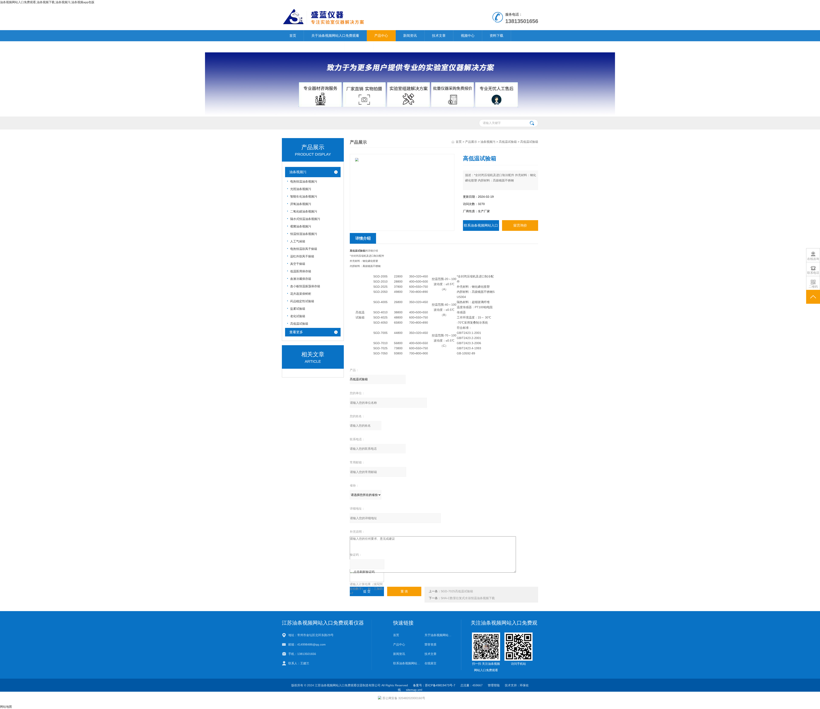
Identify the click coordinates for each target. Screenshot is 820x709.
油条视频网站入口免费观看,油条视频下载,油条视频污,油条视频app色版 (47, 2)
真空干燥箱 (297, 263)
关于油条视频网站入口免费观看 (335, 35)
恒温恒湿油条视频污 (303, 234)
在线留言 (359, 47)
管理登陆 (494, 685)
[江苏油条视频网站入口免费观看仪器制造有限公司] (360, 8)
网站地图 (6, 706)
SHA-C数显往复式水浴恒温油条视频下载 (468, 598)
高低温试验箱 (299, 323)
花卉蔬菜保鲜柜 (300, 293)
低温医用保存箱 (300, 271)
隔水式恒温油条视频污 (305, 219)
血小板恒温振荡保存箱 (305, 286)
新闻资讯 (410, 35)
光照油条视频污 (300, 189)
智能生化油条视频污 (303, 196)
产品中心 (381, 35)
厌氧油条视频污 (300, 204)
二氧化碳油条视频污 (303, 211)
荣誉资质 (430, 644)
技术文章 (439, 35)
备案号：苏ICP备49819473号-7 (434, 685)
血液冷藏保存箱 (300, 278)
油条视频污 (297, 172)
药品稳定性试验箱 (302, 301)
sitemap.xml (414, 689)
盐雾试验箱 (297, 308)
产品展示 (471, 141)
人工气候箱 (297, 241)
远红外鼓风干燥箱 (302, 256)
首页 (292, 35)
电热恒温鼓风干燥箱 (303, 249)
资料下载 (496, 35)
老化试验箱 (297, 316)
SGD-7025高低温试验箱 (457, 591)
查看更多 (296, 332)
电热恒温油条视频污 (303, 181)
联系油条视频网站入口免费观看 (313, 47)
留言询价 (520, 225)
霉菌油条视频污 (300, 226)
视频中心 (467, 35)
